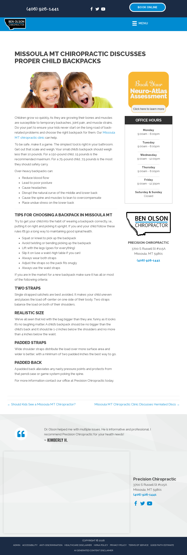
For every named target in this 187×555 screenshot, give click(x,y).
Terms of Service (138, 545)
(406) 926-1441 (42, 9)
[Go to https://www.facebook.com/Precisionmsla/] (91, 9)
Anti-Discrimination (50, 545)
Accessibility (29, 545)
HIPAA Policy (101, 545)
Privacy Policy (118, 545)
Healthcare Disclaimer (78, 545)
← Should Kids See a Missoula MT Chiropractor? (41, 404)
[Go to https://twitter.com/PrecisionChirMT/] (97, 9)
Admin (16, 545)
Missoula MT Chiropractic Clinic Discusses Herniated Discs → (137, 404)
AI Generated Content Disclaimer (93, 550)
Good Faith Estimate (162, 545)
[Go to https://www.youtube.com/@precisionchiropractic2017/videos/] (103, 9)
